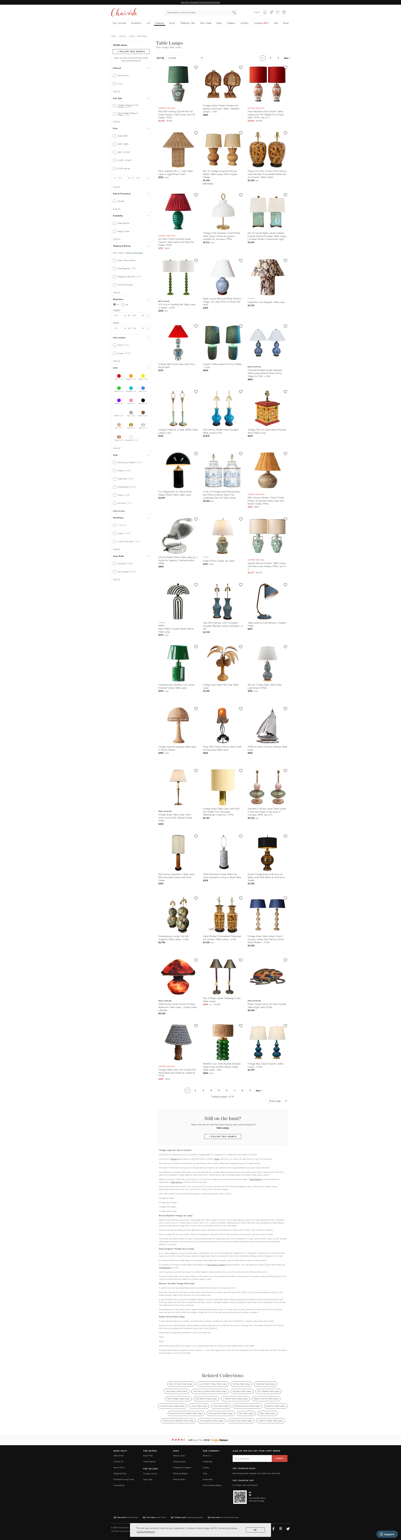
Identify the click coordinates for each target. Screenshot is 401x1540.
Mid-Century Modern (216, 1265)
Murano (174, 1159)
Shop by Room (179, 1479)
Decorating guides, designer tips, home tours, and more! (256, 1473)
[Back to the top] (395, 1523)
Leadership (207, 1461)
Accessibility (119, 1485)
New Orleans (255, 1179)
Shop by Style (179, 1455)
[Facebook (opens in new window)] (273, 1528)
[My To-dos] (265, 12)
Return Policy (119, 1467)
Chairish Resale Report (212, 1485)
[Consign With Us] (271, 12)
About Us (207, 1455)
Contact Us (118, 1461)
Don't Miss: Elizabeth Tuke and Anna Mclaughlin (200, 2)
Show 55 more (119, 511)
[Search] (234, 12)
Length (116, 310)
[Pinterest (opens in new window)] (280, 1528)
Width (116, 322)
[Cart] (284, 12)
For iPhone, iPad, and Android (245, 1485)
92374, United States (134, 253)
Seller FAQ (147, 1479)
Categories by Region (182, 1467)
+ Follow (131, 51)
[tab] (131, 76)
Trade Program (149, 1461)
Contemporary (165, 1267)
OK (255, 1530)
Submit (279, 1458)
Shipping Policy (120, 1473)
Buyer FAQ (147, 1455)
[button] (277, 12)
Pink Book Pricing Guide (124, 1479)
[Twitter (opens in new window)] (288, 1528)
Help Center (119, 1455)
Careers (206, 1467)
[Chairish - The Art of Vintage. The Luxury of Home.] (124, 12)
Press (205, 1473)
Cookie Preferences (146, 1531)
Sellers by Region (180, 1473)
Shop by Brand (179, 1461)
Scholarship (208, 1479)
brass (217, 1159)
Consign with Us (150, 1473)
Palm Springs (176, 1182)
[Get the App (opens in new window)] (240, 1497)
